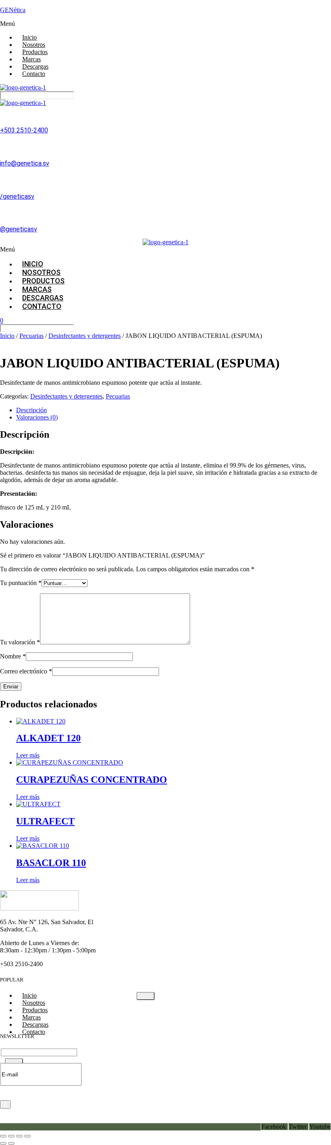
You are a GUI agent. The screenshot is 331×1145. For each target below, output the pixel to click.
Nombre (13, 656)
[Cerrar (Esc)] (27, 1136)
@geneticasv (18, 229)
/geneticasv (17, 196)
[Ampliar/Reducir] (3, 1136)
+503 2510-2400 (24, 130)
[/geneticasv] (3, 177)
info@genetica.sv (24, 163)
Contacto (33, 73)
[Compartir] (19, 1136)
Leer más (28, 755)
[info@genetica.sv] (3, 143)
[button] (165, 23)
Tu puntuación (21, 582)
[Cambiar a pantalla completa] (11, 1136)
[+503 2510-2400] (3, 110)
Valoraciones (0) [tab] (37, 417)
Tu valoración (20, 642)
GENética (12, 9)
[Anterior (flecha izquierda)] (3, 1143)
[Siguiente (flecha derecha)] (11, 1143)
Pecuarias (31, 335)
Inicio (7, 335)
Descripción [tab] (31, 410)
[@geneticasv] (3, 209)
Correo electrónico (26, 671)
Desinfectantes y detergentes (84, 335)
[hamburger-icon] (145, 996)
